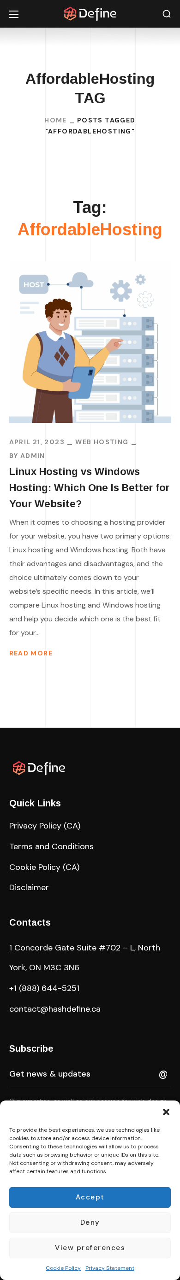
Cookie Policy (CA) (44, 867)
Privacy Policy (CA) (44, 825)
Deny (90, 1222)
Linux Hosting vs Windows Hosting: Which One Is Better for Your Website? (89, 488)
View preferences (90, 1247)
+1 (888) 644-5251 (44, 988)
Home (55, 120)
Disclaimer (29, 887)
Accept (90, 1197)
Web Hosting (101, 442)
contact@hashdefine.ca (55, 1008)
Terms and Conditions (51, 846)
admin (32, 456)
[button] (166, 1112)
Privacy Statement (109, 1268)
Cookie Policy (63, 1268)
